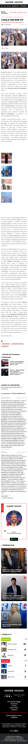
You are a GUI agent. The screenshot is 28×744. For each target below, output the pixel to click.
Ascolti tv (15, 6)
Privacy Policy (14, 708)
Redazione (14, 704)
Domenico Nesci (13, 102)
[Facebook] (2, 48)
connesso (11, 387)
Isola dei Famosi (5, 22)
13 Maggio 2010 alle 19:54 (21, 452)
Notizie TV (24, 6)
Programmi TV (20, 22)
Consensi (14, 710)
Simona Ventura (22, 255)
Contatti (14, 706)
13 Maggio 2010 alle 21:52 (21, 397)
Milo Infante (13, 12)
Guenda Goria (5, 104)
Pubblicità (14, 717)
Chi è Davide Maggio (14, 702)
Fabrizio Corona (16, 239)
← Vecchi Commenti (7, 498)
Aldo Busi (5, 271)
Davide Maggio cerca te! (14, 715)
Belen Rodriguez (14, 235)
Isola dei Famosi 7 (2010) (17, 343)
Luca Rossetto (19, 99)
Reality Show (5, 346)
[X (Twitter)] (5, 48)
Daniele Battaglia (10, 106)
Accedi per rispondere (5, 449)
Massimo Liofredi (6, 223)
